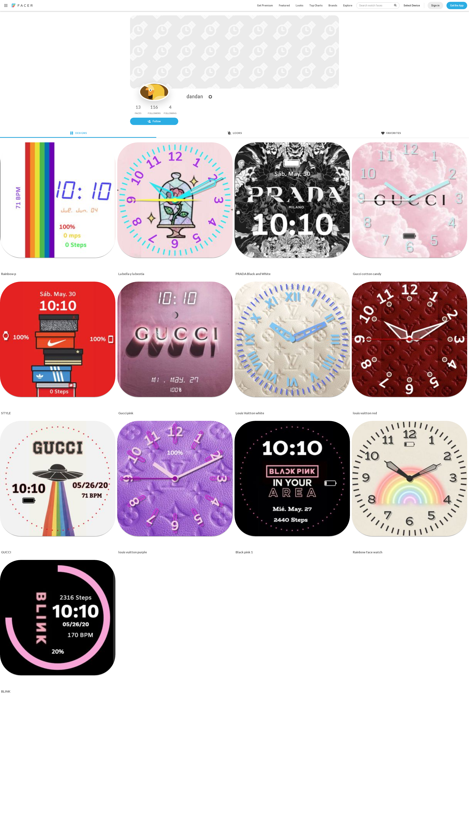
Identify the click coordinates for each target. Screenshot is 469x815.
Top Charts (316, 5)
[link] (22, 5)
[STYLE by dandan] (57, 339)
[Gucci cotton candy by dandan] (409, 200)
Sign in (435, 5)
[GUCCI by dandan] (57, 478)
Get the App (457, 5)
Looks (299, 5)
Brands (332, 5)
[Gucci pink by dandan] (175, 339)
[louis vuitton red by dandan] (409, 339)
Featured (284, 5)
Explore (347, 5)
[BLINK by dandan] (57, 617)
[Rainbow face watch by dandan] (409, 478)
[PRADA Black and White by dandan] (292, 200)
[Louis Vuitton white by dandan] (292, 339)
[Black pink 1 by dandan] (292, 478)
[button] (456, 5)
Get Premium (265, 5)
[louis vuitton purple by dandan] (175, 478)
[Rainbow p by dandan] (57, 200)
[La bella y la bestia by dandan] (175, 200)
